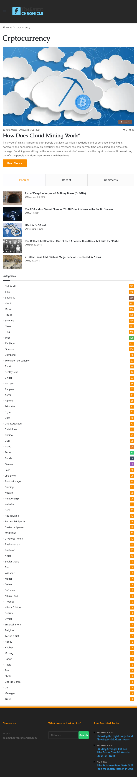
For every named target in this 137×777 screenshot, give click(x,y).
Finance (9, 349)
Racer (8, 658)
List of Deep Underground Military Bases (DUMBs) (55, 193)
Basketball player (14, 527)
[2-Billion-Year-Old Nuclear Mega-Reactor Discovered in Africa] (12, 262)
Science (9, 320)
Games (9, 464)
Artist (8, 555)
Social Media (12, 561)
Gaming (9, 487)
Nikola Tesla (12, 595)
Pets (7, 510)
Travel (8, 452)
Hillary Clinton (13, 607)
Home (8, 27)
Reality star (11, 372)
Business (10, 297)
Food (7, 567)
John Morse (11, 129)
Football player (13, 481)
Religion (9, 630)
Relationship (12, 498)
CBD (7, 440)
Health (8, 303)
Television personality (17, 360)
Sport (8, 366)
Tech (8, 337)
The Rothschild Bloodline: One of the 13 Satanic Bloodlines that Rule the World (72, 241)
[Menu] (4, 13)
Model (8, 578)
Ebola (8, 676)
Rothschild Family (15, 521)
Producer (10, 601)
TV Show (10, 343)
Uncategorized (13, 423)
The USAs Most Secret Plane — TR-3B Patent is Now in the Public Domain (69, 209)
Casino (9, 435)
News (8, 326)
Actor (8, 395)
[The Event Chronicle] (28, 11)
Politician (10, 550)
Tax (7, 670)
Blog (7, 332)
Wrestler (9, 573)
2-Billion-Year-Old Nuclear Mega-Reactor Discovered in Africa (63, 257)
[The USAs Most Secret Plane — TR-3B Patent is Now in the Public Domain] (12, 214)
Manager (10, 693)
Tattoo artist (12, 636)
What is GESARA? (35, 225)
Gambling (10, 354)
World (8, 446)
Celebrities (11, 429)
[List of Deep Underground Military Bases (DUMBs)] (12, 198)
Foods (8, 458)
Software (10, 590)
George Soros (13, 681)
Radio (8, 664)
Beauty (9, 613)
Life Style (10, 475)
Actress (9, 383)
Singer (8, 377)
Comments (111, 180)
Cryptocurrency (14, 538)
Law (7, 469)
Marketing (10, 532)
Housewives (12, 515)
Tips (7, 291)
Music (8, 309)
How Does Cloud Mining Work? (41, 135)
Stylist (8, 618)
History (9, 400)
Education (10, 406)
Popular (24, 180)
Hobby (8, 641)
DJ (6, 687)
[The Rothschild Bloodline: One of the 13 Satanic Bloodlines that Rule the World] (12, 246)
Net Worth (10, 286)
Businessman (12, 544)
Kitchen (9, 647)
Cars (7, 417)
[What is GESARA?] (12, 230)
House (8, 314)
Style (8, 412)
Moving (9, 653)
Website (9, 504)
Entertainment (13, 624)
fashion (9, 584)
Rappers (9, 389)
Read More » (14, 163)
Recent (66, 180)
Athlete (9, 492)
